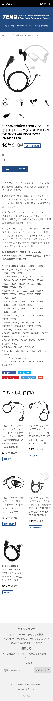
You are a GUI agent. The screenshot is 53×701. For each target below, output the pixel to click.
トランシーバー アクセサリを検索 (26, 634)
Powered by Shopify (25, 689)
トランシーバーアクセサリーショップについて (26, 638)
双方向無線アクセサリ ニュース (26, 642)
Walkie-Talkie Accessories (29, 684)
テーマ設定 (7, 654)
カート (47, 3)
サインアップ (42, 670)
